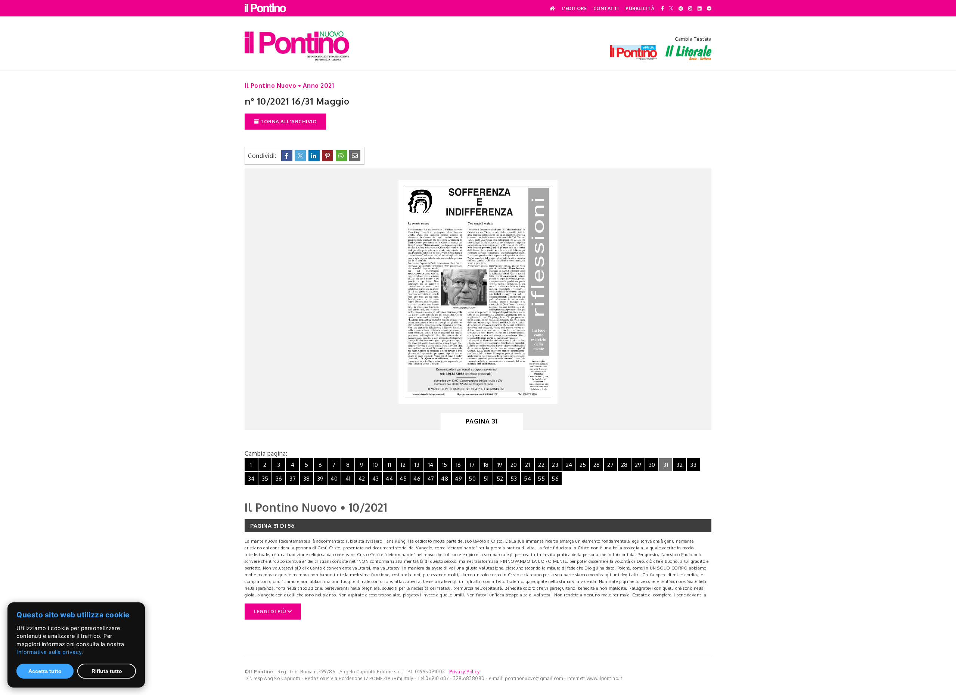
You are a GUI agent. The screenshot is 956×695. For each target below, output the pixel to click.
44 (389, 478)
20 (513, 464)
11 (389, 464)
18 (486, 464)
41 (348, 478)
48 (444, 478)
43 (375, 478)
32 (679, 464)
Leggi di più (271, 611)
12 (403, 464)
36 (279, 478)
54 (527, 478)
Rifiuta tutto (106, 671)
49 (458, 478)
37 (292, 478)
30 (652, 464)
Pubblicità (640, 8)
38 (306, 478)
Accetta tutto (45, 671)
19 (500, 464)
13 (417, 464)
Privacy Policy (464, 671)
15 (444, 464)
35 (265, 478)
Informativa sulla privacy (49, 652)
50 (472, 478)
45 (403, 478)
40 (334, 478)
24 (569, 464)
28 (624, 464)
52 (500, 478)
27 (610, 464)
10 (375, 464)
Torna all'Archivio (288, 121)
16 (458, 464)
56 (555, 478)
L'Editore (574, 8)
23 (555, 464)
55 (541, 478)
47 (431, 478)
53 (513, 478)
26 (596, 464)
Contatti (606, 8)
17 (472, 464)
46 (416, 478)
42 (361, 478)
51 (486, 478)
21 (527, 464)
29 (638, 464)
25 (583, 464)
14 (431, 464)
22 (541, 464)
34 (251, 478)
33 (693, 464)
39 (320, 478)
